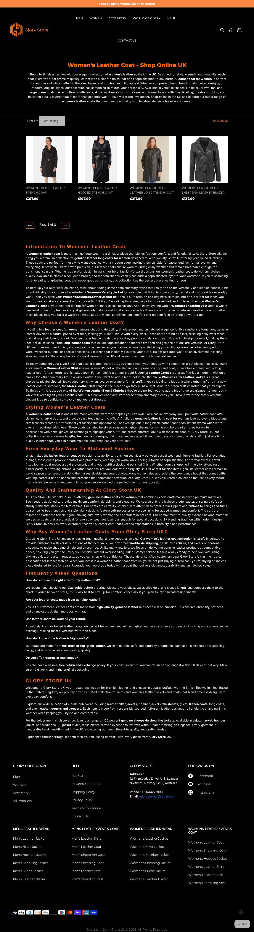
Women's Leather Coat (206, 842)
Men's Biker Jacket (27, 846)
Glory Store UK (160, 737)
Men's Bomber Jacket (29, 854)
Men (16, 776)
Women (19, 784)
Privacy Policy (81, 800)
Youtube (204, 784)
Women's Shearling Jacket (150, 863)
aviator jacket (202, 720)
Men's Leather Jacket (29, 838)
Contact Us (80, 816)
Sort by (32, 121)
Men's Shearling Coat (87, 863)
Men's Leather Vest (86, 871)
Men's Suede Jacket (28, 871)
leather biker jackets (122, 704)
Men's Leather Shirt (86, 838)
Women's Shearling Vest (207, 882)
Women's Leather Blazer (149, 879)
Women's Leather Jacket (149, 838)
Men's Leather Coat (86, 846)
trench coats (198, 704)
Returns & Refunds (85, 783)
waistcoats (170, 704)
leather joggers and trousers (60, 708)
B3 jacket (64, 725)
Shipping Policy (83, 792)
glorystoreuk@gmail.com (157, 796)
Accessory (20, 793)
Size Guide (79, 775)
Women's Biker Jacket (147, 846)
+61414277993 (152, 792)
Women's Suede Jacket (148, 871)
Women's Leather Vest (205, 874)
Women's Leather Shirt (206, 866)
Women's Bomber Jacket (149, 854)
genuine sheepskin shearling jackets (147, 720)
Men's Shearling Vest (87, 879)
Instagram (205, 792)
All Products (22, 801)
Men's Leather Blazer (29, 879)
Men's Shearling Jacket (30, 863)
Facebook (205, 776)
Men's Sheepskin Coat (88, 854)
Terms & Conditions (86, 808)
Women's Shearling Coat (207, 850)
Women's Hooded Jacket (207, 858)
